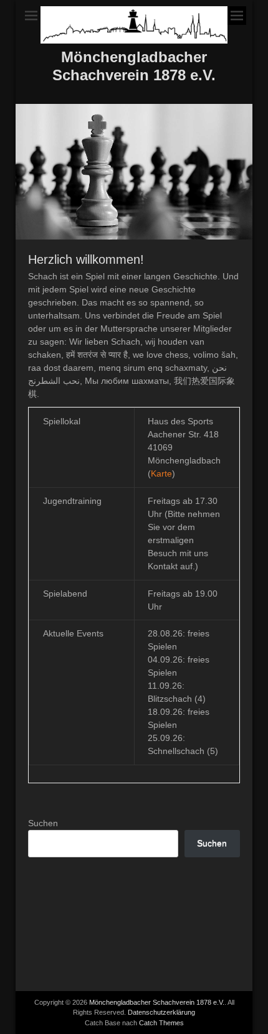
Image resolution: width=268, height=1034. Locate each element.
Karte (161, 473)
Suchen (43, 823)
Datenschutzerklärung (161, 1012)
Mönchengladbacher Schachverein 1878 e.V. (134, 66)
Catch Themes (161, 1023)
